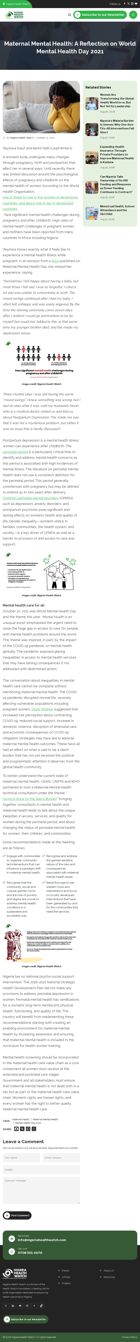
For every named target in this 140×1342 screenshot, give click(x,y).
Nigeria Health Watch (21, 137)
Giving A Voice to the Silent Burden (30, 799)
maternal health (20, 1119)
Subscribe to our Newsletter (28, 1319)
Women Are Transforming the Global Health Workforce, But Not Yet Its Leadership (117, 100)
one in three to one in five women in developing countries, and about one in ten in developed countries (40, 203)
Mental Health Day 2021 (28, 1123)
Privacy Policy (129, 1337)
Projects (66, 1283)
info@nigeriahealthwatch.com (42, 1240)
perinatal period (15, 452)
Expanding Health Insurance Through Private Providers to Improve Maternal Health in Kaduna (117, 154)
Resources (109, 1277)
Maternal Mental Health (45, 1119)
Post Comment (20, 1215)
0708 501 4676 (30, 1253)
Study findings (42, 709)
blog (55, 261)
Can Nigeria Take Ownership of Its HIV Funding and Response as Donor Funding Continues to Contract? (116, 184)
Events (65, 1270)
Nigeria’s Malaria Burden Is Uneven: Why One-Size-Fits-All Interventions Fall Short (117, 126)
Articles (66, 1277)
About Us (109, 1270)
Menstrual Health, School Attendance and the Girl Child (117, 210)
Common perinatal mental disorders (31, 498)
